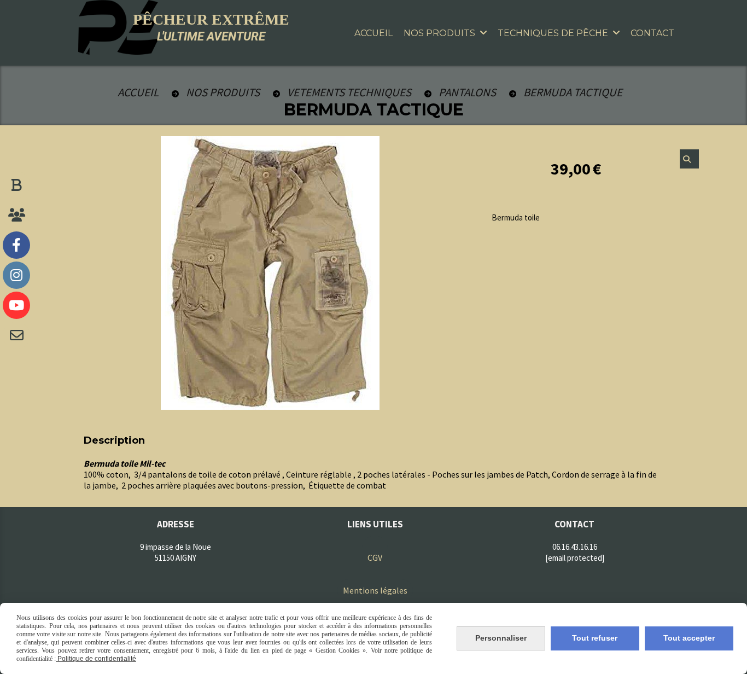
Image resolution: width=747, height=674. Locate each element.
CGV (374, 557)
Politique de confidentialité (96, 659)
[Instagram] (16, 275)
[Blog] (16, 185)
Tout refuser (594, 638)
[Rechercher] (689, 158)
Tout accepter (689, 638)
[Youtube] (16, 305)
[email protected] (574, 558)
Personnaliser (501, 638)
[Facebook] (16, 245)
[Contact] (16, 335)
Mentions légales (375, 590)
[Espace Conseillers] (16, 215)
